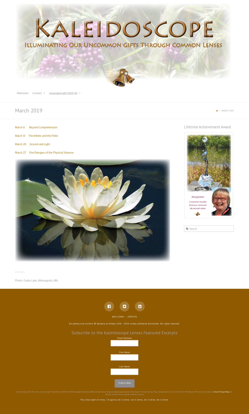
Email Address (124, 338)
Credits (132, 316)
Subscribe (124, 383)
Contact (37, 93)
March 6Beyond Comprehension (36, 127)
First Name (124, 352)
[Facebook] (109, 306)
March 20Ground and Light (32, 144)
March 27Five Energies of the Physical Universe (44, 152)
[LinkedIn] (140, 306)
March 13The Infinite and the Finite (36, 135)
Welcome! (23, 93)
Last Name (124, 366)
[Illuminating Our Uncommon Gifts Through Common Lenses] (124, 46)
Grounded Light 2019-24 (63, 93)
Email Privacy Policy (222, 392)
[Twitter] (124, 306)
